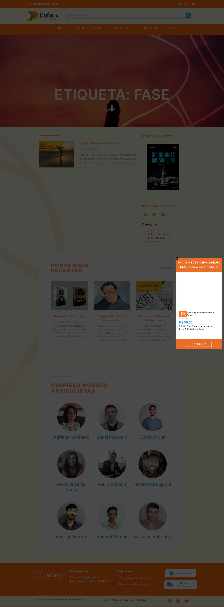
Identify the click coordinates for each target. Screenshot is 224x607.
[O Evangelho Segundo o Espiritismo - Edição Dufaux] (199, 277)
